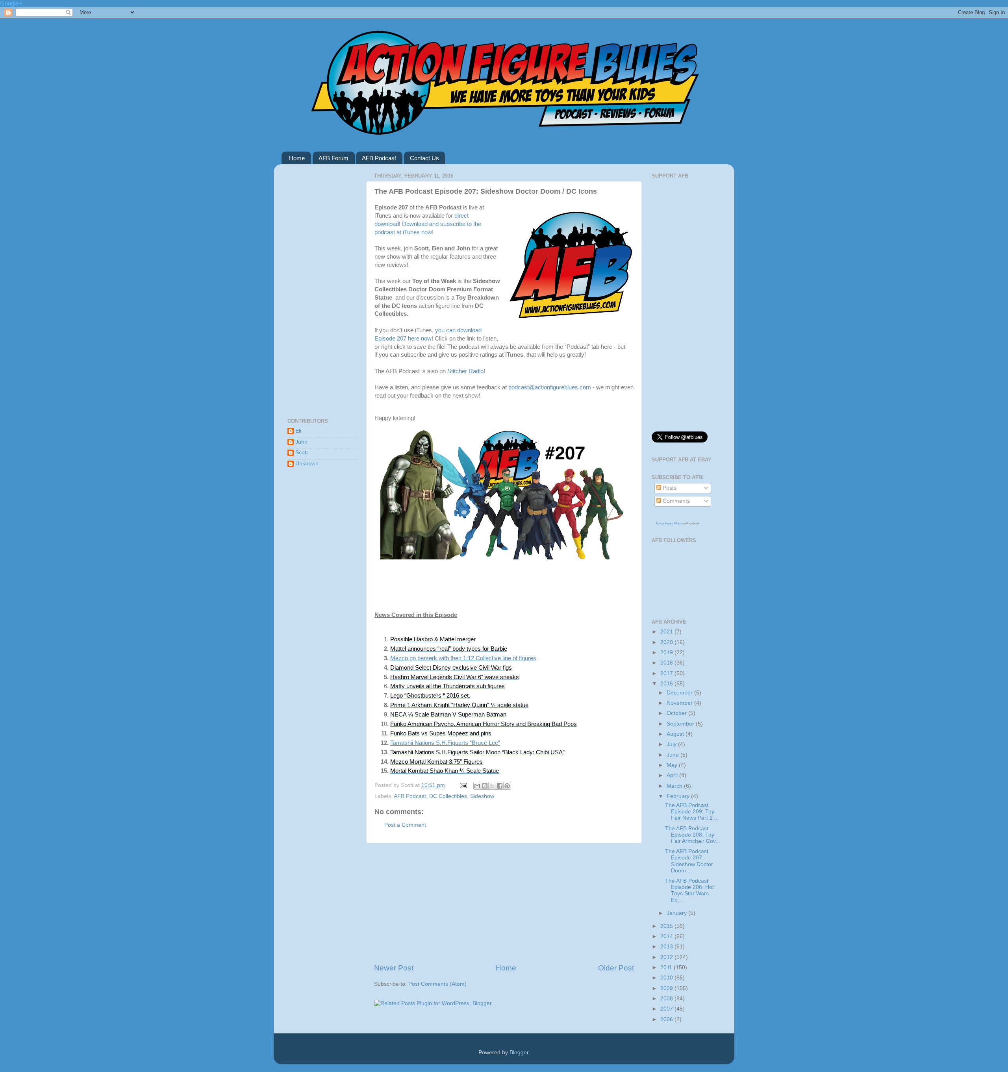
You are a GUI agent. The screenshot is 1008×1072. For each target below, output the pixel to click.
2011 (667, 967)
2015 (667, 926)
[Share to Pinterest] (507, 786)
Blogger (519, 1052)
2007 (667, 1009)
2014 (667, 936)
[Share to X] (492, 786)
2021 (667, 632)
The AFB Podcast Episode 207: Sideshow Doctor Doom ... (689, 861)
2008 (667, 999)
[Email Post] (463, 785)
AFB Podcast (379, 158)
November (680, 703)
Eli (298, 431)
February (679, 796)
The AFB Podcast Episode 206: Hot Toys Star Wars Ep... (689, 890)
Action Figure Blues (669, 523)
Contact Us (424, 158)
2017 (667, 673)
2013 (667, 947)
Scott (301, 452)
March (675, 786)
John (301, 442)
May (673, 765)
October (677, 713)
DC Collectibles (448, 796)
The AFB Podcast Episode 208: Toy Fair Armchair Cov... (692, 835)
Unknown (307, 464)
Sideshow (482, 796)
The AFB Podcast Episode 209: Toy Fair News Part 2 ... (692, 811)
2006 (667, 1019)
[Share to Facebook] (500, 786)
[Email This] (477, 786)
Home (297, 158)
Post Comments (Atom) (437, 984)
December (680, 693)
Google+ (11, 3)
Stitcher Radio (465, 371)
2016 (667, 684)
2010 (667, 978)
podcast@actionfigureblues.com (549, 387)
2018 (667, 663)
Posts (668, 488)
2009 (667, 988)
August (676, 734)
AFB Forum (333, 158)
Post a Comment (405, 825)
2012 (667, 957)
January (677, 913)
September (681, 724)
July (672, 744)
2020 (667, 642)
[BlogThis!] (485, 786)
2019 (667, 652)
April (673, 775)
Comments (675, 501)
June (673, 755)
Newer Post (393, 968)
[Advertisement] (504, 903)
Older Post (616, 968)
